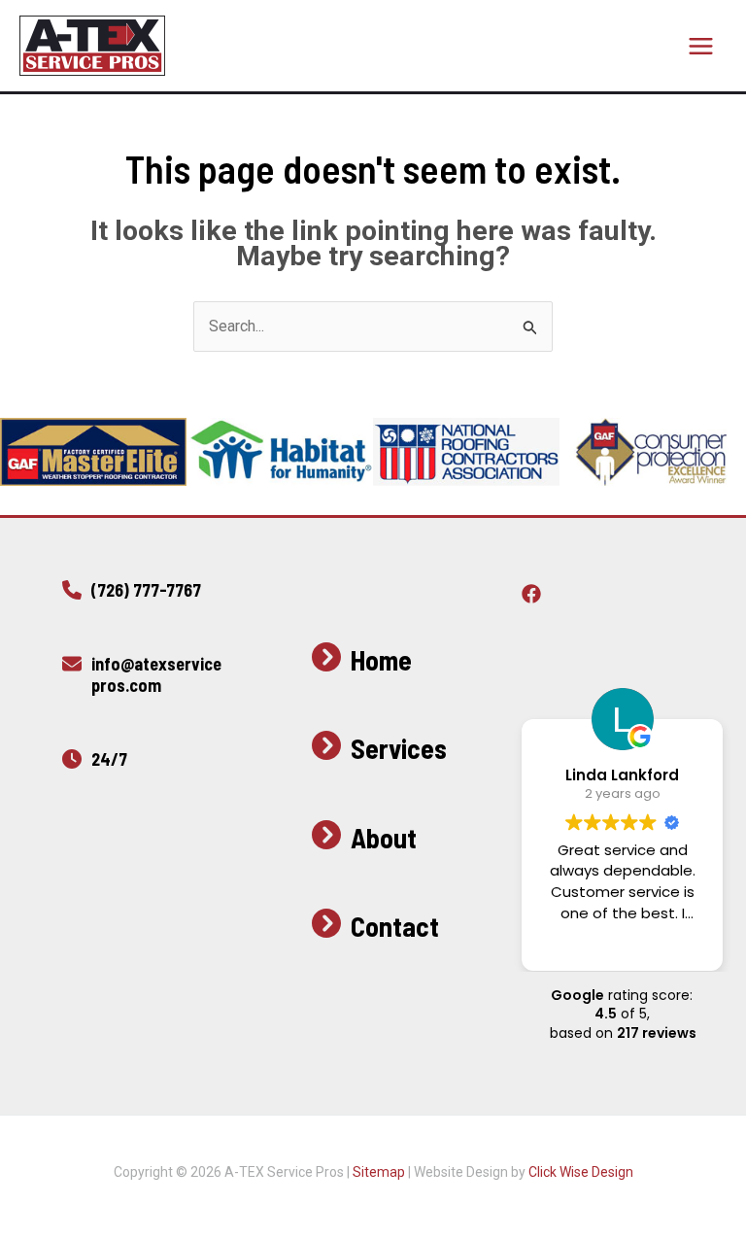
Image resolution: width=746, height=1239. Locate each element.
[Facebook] (531, 593)
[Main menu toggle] (701, 46)
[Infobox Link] (143, 595)
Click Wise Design (580, 1172)
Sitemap (379, 1172)
